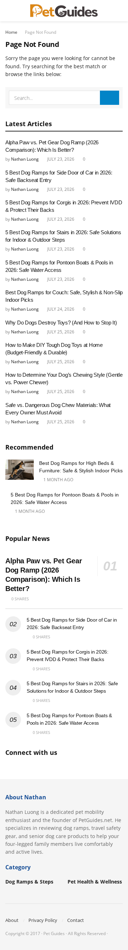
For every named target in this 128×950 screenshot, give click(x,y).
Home (11, 32)
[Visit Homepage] (64, 10)
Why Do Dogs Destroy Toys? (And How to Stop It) (61, 323)
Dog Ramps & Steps (29, 881)
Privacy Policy (42, 920)
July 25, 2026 (60, 332)
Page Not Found (40, 32)
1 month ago (57, 480)
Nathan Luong (25, 159)
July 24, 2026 (60, 309)
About (11, 920)
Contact (75, 920)
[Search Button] (120, 10)
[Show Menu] (8, 10)
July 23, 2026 (60, 159)
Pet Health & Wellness (95, 881)
